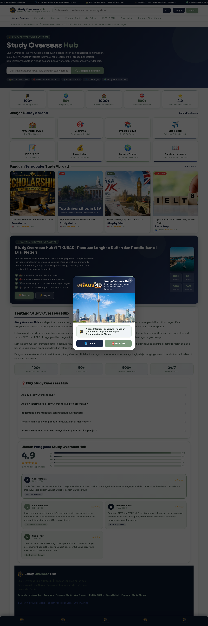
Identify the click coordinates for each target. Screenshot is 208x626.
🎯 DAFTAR (118, 343)
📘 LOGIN (89, 343)
